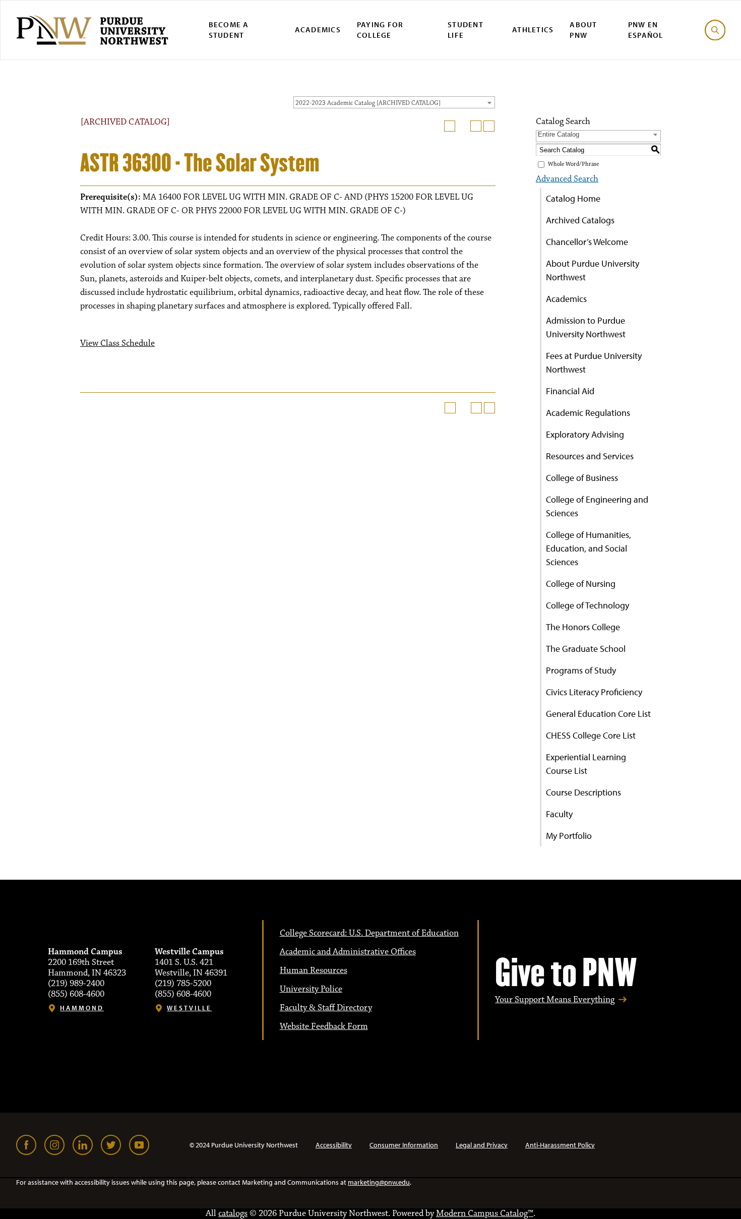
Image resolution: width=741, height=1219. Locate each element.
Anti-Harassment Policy (560, 1144)
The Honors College (583, 627)
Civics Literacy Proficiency (594, 692)
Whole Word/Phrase (573, 164)
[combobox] (394, 102)
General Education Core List (598, 713)
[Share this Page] (462, 126)
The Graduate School (586, 648)
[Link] (26, 1145)
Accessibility (334, 1144)
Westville (189, 1008)
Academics (318, 29)
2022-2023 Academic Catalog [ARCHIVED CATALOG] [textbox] (368, 103)
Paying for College (380, 30)
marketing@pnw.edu (379, 1182)
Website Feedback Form (324, 1026)
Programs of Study (581, 670)
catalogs (233, 1213)
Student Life (465, 30)
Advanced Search (567, 179)
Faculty (559, 814)
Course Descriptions (583, 792)
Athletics (532, 29)
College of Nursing (580, 583)
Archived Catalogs (580, 220)
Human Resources (313, 970)
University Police (311, 989)
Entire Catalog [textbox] (558, 134)
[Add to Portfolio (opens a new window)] (449, 126)
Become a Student (229, 30)
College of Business (582, 477)
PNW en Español (645, 30)
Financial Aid (570, 391)
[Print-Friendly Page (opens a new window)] (475, 126)
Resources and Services (590, 456)
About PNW (583, 30)
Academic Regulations (588, 412)
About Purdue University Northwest (592, 270)
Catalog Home (573, 198)
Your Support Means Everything (554, 1000)
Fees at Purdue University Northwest (594, 362)
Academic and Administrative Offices (348, 951)
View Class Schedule (117, 343)
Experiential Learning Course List (586, 763)
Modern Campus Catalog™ (484, 1213)
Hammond (82, 1008)
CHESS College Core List (591, 735)
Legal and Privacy (482, 1144)
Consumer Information (403, 1144)
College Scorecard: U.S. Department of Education (369, 933)
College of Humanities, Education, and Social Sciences (588, 548)
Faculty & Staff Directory (326, 1007)
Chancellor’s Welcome (587, 242)
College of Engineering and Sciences (597, 506)
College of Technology (587, 605)
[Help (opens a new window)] (489, 126)
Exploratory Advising (585, 434)
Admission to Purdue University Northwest (586, 327)
